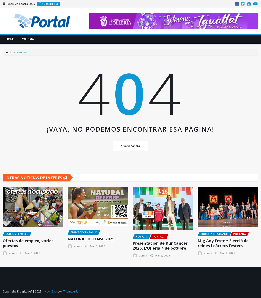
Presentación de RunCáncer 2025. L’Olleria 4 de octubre (160, 245)
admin (13, 253)
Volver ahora (131, 146)
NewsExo (50, 291)
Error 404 (22, 52)
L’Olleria (27, 39)
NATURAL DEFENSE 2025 (91, 238)
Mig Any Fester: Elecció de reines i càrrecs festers (223, 243)
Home (10, 39)
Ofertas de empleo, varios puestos (28, 243)
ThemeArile (70, 291)
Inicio (9, 52)
